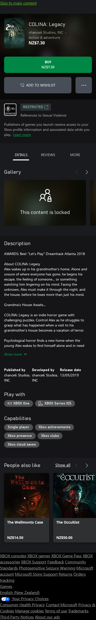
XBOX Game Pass (66, 555)
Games (6, 586)
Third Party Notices (17, 616)
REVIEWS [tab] (48, 154)
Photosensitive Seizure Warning (47, 568)
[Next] (87, 172)
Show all (62, 464)
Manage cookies (29, 610)
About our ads (47, 616)
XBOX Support (33, 561)
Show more (13, 354)
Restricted (33, 107)
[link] (26, 507)
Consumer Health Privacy (22, 604)
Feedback (55, 561)
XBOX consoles (13, 555)
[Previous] (76, 172)
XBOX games (38, 555)
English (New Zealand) (20, 592)
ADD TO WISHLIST (40, 85)
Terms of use (56, 610)
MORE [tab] (75, 154)
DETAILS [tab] (21, 154)
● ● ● (83, 85)
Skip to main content (18, 3)
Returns (65, 574)
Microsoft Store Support (36, 574)
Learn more (22, 134)
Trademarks (78, 610)
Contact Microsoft (61, 604)
